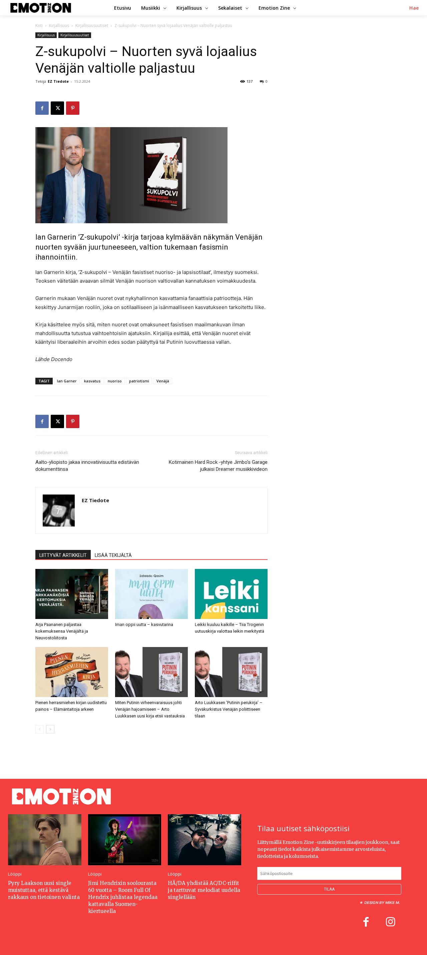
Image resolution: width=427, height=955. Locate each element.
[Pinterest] (72, 108)
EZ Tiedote (58, 81)
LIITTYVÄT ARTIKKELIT (63, 555)
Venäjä (162, 380)
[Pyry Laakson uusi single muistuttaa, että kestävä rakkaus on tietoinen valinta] (44, 840)
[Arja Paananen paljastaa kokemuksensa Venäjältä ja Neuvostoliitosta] (71, 594)
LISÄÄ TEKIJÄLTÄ (113, 555)
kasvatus (92, 380)
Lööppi (15, 874)
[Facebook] (42, 108)
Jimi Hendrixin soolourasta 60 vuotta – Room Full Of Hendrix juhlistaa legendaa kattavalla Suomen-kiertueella (122, 897)
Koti (39, 25)
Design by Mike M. (382, 902)
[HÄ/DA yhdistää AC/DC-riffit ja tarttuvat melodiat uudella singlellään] (204, 840)
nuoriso (115, 380)
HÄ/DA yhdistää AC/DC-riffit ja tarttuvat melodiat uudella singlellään (204, 890)
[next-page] (50, 729)
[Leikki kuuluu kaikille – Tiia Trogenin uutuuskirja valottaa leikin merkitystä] (231, 594)
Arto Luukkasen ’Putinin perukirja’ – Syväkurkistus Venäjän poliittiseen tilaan (229, 709)
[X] (57, 108)
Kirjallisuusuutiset (91, 25)
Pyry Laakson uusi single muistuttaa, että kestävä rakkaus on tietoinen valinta (44, 890)
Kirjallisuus (59, 25)
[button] (414, 8)
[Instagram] (390, 922)
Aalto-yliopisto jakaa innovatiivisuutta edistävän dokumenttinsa (87, 465)
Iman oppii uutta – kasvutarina (144, 624)
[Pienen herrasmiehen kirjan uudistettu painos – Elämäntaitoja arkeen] (71, 672)
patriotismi (139, 380)
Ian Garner (67, 380)
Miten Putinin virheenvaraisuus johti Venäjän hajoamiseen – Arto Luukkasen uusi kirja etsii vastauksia (150, 709)
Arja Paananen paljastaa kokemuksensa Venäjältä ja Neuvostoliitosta (61, 631)
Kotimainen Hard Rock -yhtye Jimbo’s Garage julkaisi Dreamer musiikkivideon (218, 465)
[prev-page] (39, 729)
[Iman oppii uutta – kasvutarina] (151, 594)
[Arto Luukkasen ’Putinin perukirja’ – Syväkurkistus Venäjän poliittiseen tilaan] (231, 672)
